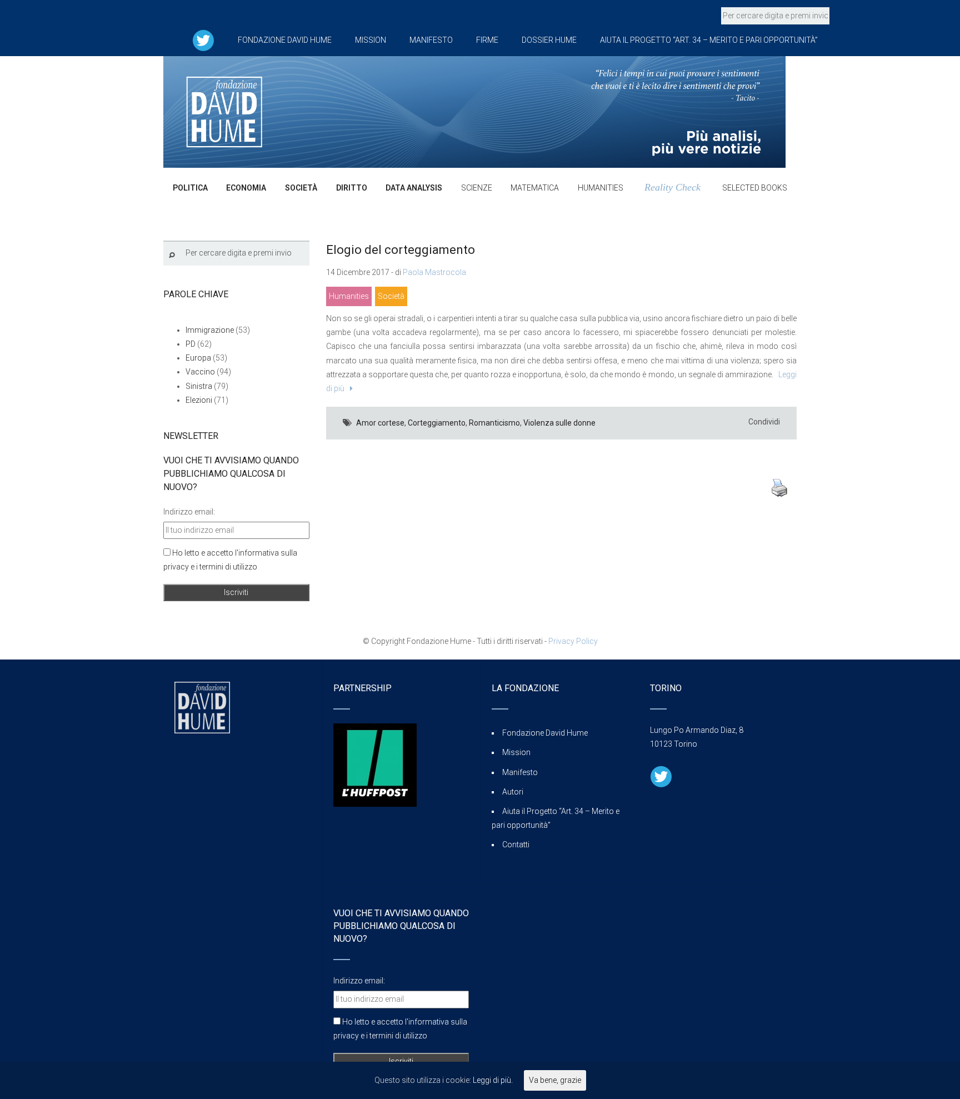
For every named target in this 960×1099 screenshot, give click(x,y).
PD (191, 343)
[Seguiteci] (203, 40)
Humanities (349, 296)
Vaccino (200, 371)
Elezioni (199, 400)
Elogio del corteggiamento (400, 250)
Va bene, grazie (555, 1080)
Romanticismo (494, 422)
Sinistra (199, 386)
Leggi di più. (493, 1080)
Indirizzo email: (189, 511)
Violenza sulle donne (559, 422)
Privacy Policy (573, 641)
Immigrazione (210, 330)
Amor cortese (380, 422)
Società (391, 296)
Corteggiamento (437, 422)
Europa (198, 357)
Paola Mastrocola (434, 272)
